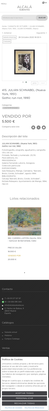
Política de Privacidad (34, 408)
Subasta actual (11, 332)
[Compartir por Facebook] (33, 127)
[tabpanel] (24, 237)
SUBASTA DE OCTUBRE (17, 26)
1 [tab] (24, 272)
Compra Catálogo (12, 339)
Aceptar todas (24, 393)
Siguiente (41, 33)
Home (4, 26)
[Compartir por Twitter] (39, 127)
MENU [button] (4, 4)
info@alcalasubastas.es (14, 305)
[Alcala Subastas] (24, 8)
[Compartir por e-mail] (44, 127)
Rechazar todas (24, 403)
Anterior (7, 33)
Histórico (8, 335)
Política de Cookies (13, 408)
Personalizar (24, 398)
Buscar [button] (42, 17)
